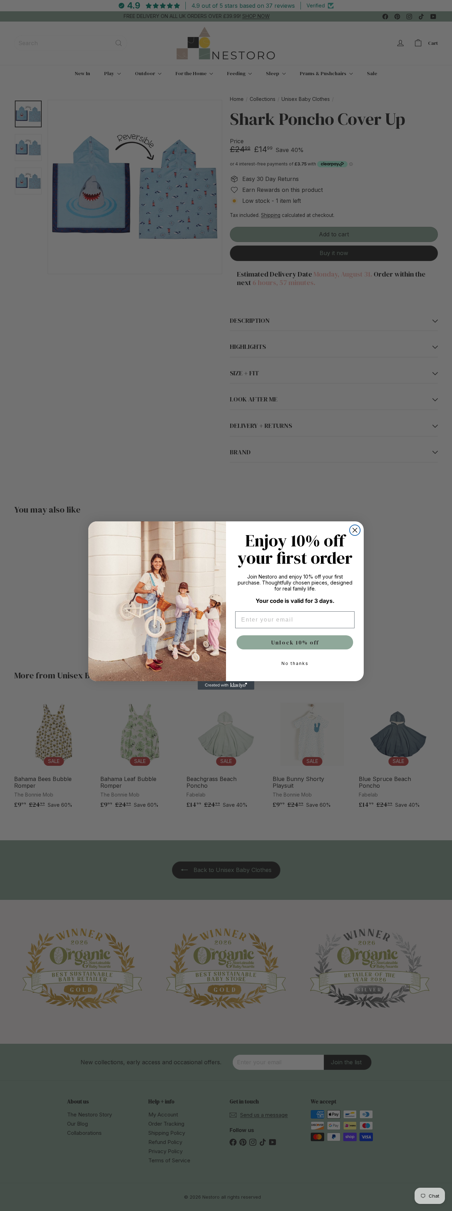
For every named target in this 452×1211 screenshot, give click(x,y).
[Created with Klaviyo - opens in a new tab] (226, 685)
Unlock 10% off (295, 642)
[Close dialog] (355, 530)
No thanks (295, 663)
